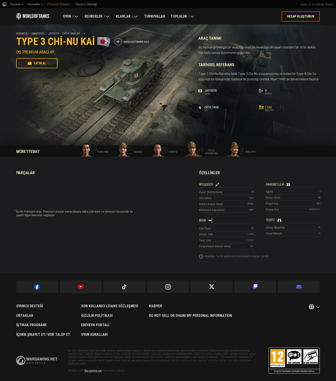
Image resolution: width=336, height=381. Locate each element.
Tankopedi (37, 33)
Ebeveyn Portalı (95, 325)
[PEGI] (294, 360)
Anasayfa (21, 33)
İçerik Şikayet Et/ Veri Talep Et (43, 335)
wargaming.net (36, 360)
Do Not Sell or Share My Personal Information (190, 316)
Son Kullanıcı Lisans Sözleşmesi (109, 306)
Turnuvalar (154, 16)
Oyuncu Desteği (29, 306)
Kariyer (155, 306)
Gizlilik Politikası (96, 316)
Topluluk (179, 16)
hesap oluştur (325, 4)
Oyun (67, 16)
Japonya (53, 33)
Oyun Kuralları (94, 335)
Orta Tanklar (71, 33)
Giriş (304, 4)
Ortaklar (24, 316)
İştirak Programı (31, 325)
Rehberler (93, 16)
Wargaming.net (92, 370)
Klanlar (123, 16)
